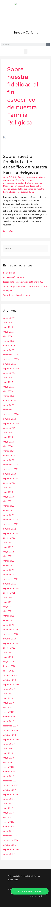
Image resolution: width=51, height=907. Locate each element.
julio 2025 (7, 377)
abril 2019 (8, 707)
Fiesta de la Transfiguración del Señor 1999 (23, 282)
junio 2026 (8, 327)
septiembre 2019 (11, 684)
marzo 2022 (8, 561)
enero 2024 (8, 460)
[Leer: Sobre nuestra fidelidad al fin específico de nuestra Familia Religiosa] (25, 143)
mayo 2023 (8, 496)
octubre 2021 (9, 583)
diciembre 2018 (10, 725)
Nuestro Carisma (25, 32)
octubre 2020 (9, 638)
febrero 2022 (9, 565)
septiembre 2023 (11, 478)
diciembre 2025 (10, 354)
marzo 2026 (8, 341)
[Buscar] (48, 44)
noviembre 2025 (10, 359)
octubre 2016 (9, 845)
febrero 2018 (9, 771)
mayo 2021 (8, 606)
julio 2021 (7, 597)
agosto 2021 (9, 593)
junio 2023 (8, 492)
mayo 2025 (8, 386)
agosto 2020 (9, 648)
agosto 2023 (9, 483)
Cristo (18, 180)
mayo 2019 (8, 702)
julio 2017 (7, 803)
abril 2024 (8, 446)
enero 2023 (8, 515)
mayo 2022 (8, 551)
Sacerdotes (29, 186)
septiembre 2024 (11, 423)
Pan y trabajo (9, 272)
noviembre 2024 (10, 414)
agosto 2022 (9, 538)
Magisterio (8, 186)
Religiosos (18, 186)
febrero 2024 (9, 455)
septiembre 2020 (11, 643)
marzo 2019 (8, 712)
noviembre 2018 (10, 730)
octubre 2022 (9, 528)
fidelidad (22, 183)
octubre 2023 (9, 474)
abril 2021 (8, 611)
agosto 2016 (9, 854)
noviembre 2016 (10, 840)
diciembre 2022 (10, 519)
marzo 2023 (8, 506)
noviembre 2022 (10, 524)
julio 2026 (7, 322)
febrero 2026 (9, 345)
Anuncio (21, 177)
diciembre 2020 (10, 629)
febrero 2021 (9, 620)
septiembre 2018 (11, 739)
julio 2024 (7, 432)
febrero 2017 (9, 826)
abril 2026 (8, 336)
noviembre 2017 (10, 785)
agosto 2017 (9, 799)
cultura (30, 180)
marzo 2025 (8, 396)
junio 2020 (8, 657)
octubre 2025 (9, 364)
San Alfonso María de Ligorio (16, 295)
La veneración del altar (13, 277)
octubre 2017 (9, 790)
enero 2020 (8, 670)
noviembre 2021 (10, 579)
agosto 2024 (9, 428)
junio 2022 (8, 547)
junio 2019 (8, 698)
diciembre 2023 (10, 464)
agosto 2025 (9, 373)
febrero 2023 (9, 510)
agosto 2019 (9, 689)
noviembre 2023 (10, 469)
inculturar (38, 183)
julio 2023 (7, 487)
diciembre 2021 (10, 574)
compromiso (9, 180)
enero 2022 (8, 570)
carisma (41, 177)
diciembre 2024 (10, 409)
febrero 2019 (9, 716)
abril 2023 (8, 501)
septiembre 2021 (11, 588)
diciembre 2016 (10, 835)
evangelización (10, 183)
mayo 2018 (8, 757)
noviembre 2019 (10, 675)
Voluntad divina (27, 192)
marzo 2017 (8, 822)
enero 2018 (8, 776)
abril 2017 (8, 817)
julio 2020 (7, 652)
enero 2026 (8, 350)
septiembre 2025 (11, 368)
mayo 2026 (8, 332)
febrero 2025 (9, 400)
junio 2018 (8, 753)
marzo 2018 (8, 767)
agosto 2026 (9, 318)
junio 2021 (8, 602)
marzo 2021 (8, 615)
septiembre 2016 (11, 849)
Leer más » (8, 231)
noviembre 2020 (10, 634)
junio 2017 (8, 808)
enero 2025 (8, 405)
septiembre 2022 (11, 533)
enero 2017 (8, 831)
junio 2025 (8, 382)
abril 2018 (8, 762)
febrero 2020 (9, 666)
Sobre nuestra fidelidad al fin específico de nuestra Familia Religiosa (23, 189)
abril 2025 (8, 391)
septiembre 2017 (11, 794)
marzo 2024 (8, 451)
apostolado (31, 177)
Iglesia (30, 183)
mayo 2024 (8, 441)
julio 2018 (7, 748)
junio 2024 (8, 437)
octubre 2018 (9, 735)
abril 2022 (8, 556)
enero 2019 (8, 721)
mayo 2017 (8, 812)
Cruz (24, 180)
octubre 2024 (9, 419)
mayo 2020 (8, 661)
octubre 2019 (9, 680)
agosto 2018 (9, 744)
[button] (25, 51)
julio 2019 (7, 693)
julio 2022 (7, 542)
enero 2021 (8, 625)
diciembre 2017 (10, 780)
